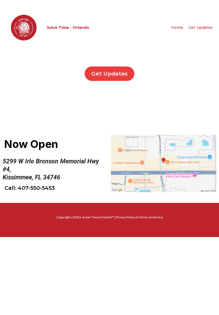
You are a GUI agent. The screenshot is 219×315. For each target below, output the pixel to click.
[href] (163, 163)
